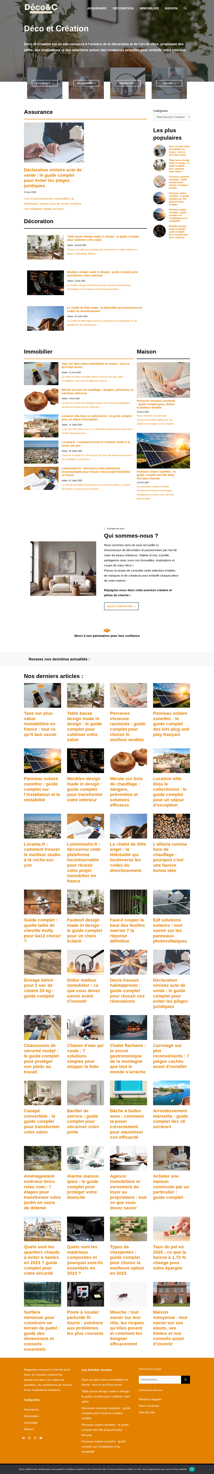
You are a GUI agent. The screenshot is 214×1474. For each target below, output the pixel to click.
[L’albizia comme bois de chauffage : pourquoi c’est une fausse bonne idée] (171, 835)
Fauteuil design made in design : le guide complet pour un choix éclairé (84, 930)
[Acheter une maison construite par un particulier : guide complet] (171, 1168)
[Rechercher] (185, 1380)
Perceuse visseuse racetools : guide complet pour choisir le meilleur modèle (179, 182)
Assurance (97, 8)
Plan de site (147, 1412)
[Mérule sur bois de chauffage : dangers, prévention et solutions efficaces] (128, 770)
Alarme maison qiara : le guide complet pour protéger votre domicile (83, 1187)
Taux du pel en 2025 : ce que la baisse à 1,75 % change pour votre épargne (169, 1257)
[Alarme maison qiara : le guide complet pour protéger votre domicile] (85, 1168)
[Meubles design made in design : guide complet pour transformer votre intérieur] (85, 770)
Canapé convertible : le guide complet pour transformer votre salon (42, 1121)
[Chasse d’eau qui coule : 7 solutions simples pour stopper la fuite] (85, 1037)
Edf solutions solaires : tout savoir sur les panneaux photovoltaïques (170, 930)
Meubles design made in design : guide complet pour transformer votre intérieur (178, 232)
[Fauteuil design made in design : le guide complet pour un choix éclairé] (85, 911)
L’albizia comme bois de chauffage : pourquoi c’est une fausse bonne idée (170, 857)
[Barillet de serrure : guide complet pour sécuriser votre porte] (85, 1102)
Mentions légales (150, 1399)
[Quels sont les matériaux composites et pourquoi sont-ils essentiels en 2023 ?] (85, 1238)
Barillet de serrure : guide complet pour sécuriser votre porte (83, 1121)
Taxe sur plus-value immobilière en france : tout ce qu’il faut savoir (179, 150)
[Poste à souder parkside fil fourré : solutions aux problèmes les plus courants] (85, 1304)
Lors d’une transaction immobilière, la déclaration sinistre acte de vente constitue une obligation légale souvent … (52, 203)
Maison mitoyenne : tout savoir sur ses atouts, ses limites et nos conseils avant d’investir (170, 1328)
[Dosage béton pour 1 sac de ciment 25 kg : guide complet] (42, 971)
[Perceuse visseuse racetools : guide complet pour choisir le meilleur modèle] (128, 705)
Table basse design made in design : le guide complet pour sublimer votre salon (179, 166)
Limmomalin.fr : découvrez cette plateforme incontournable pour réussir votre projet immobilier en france (96, 472)
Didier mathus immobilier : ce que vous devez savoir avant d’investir (83, 991)
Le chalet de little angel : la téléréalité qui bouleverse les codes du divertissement (128, 857)
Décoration (123, 8)
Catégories (160, 110)
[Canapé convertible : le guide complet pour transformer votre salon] (42, 1102)
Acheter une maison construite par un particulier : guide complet (171, 1187)
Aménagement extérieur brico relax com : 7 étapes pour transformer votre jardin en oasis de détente (42, 1192)
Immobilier (149, 8)
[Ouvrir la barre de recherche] (185, 8)
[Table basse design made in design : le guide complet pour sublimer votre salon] (85, 705)
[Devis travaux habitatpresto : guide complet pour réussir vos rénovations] (128, 971)
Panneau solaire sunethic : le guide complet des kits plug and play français (179, 199)
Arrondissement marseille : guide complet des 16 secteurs (170, 1118)
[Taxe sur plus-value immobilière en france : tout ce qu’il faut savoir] (42, 705)
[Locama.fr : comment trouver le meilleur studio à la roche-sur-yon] (42, 835)
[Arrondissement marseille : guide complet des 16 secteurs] (171, 1102)
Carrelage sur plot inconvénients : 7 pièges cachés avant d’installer (171, 1056)
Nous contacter (149, 1405)
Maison (171, 8)
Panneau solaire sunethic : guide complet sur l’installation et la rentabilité (178, 215)
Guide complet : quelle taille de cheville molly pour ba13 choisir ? (42, 930)
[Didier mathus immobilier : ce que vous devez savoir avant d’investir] (85, 971)
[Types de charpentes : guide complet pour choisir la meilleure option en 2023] (128, 1238)
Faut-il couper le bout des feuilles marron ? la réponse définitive (127, 930)
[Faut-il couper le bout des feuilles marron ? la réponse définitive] (128, 911)
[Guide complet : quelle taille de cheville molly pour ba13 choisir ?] (42, 911)
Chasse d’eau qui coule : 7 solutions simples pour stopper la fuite (85, 1056)
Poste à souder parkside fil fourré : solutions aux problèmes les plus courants (85, 1323)
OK (192, 1469)
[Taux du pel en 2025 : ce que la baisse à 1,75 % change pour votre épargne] (171, 1238)
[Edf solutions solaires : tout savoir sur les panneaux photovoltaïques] (171, 911)
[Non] (210, 1469)
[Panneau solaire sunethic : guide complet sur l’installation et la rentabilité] (42, 770)
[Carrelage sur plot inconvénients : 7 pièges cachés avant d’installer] (171, 1037)
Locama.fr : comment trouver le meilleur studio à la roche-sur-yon (42, 855)
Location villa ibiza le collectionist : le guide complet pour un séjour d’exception (97, 417)
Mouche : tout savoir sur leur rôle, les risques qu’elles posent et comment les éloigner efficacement (127, 1328)
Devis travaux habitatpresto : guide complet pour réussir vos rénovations (127, 991)
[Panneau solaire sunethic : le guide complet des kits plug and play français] (171, 705)
